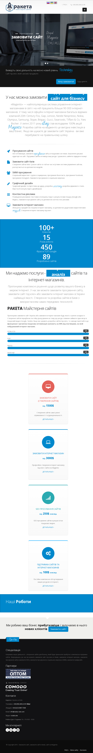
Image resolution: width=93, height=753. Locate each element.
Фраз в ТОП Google (46, 251)
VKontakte (11, 730)
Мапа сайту (74, 750)
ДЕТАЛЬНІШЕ (48, 419)
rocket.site (14, 716)
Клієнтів (46, 232)
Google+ (14, 730)
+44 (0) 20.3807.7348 (19, 708)
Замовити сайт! (58, 629)
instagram (18, 730)
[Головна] (19, 7)
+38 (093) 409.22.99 (79, 5)
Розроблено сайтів (46, 261)
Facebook (7, 730)
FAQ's (65, 5)
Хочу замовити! (66, 81)
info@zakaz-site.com (17, 712)
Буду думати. (82, 81)
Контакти (83, 750)
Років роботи (46, 242)
